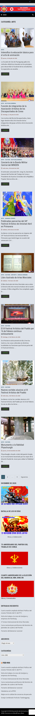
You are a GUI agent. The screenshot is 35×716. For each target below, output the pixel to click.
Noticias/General (10, 103)
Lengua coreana (22, 275)
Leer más (6, 74)
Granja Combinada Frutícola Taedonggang (15, 698)
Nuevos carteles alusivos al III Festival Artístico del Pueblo (14, 391)
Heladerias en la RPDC (8, 691)
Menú (5, 15)
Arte (2, 49)
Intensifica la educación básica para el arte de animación (17, 53)
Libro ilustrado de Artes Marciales (16, 277)
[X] (32, 1)
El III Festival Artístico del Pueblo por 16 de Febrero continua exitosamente (17, 331)
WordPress (16, 713)
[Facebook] (30, 1)
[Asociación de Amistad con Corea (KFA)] (17, 9)
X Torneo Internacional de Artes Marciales (15, 622)
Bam (22, 713)
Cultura (7, 159)
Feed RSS (6, 663)
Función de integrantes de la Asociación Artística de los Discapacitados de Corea (13, 109)
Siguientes (24, 477)
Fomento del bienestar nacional (11, 631)
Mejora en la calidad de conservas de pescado (16, 694)
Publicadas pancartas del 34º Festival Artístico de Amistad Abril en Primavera (16, 224)
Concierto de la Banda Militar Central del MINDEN (14, 163)
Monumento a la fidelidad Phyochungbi (12, 446)
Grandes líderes (10, 218)
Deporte (14, 275)
